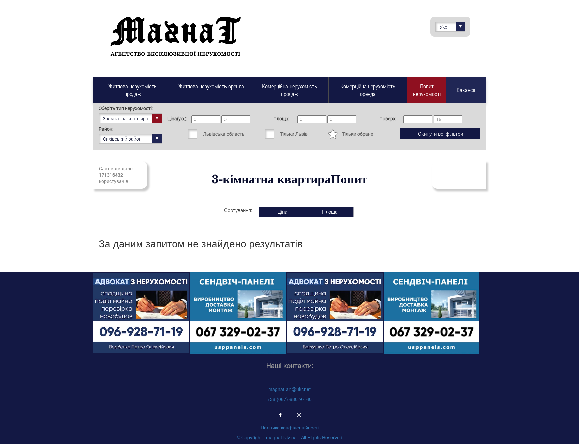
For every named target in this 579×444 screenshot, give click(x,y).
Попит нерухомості (427, 90)
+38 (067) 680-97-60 (289, 399)
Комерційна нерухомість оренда (367, 90)
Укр (443, 27)
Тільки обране (357, 134)
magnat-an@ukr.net (289, 389)
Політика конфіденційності (290, 427)
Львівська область (224, 134)
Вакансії (466, 90)
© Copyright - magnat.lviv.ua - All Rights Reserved (289, 437)
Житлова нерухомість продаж (132, 90)
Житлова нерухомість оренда (211, 86)
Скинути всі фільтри (440, 133)
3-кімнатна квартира (125, 118)
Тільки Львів (294, 134)
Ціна (282, 211)
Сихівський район (122, 139)
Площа (330, 211)
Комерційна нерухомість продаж (289, 90)
